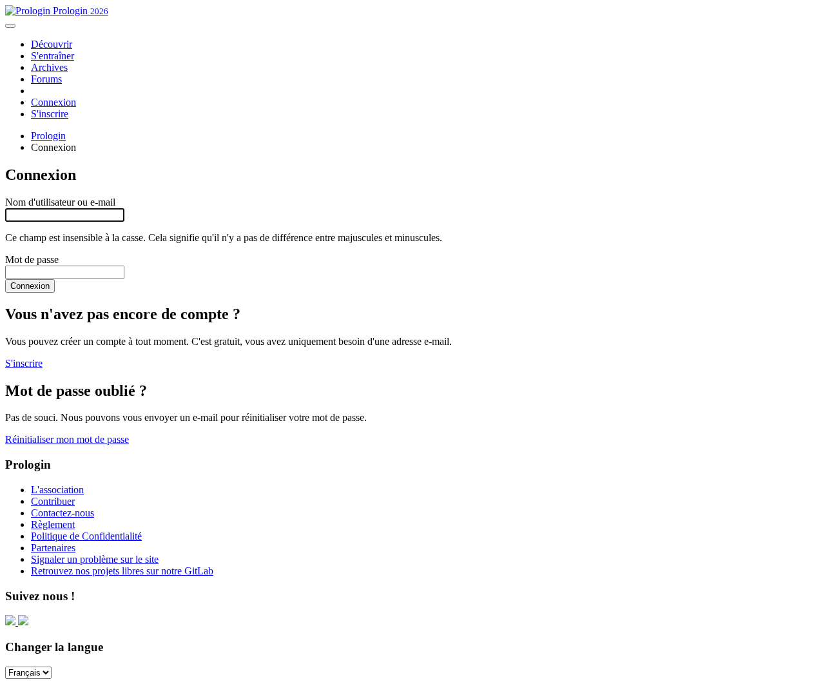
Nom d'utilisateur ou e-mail (60, 202)
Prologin (79, 10)
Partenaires (53, 547)
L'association (57, 489)
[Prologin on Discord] (11, 621)
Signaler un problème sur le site (95, 559)
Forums (46, 78)
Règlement (53, 524)
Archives (49, 67)
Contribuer (53, 501)
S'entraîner (52, 55)
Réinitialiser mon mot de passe (67, 439)
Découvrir (51, 44)
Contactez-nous (62, 512)
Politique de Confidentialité (86, 536)
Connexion (53, 102)
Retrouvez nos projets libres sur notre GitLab (122, 570)
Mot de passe (32, 259)
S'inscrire (49, 113)
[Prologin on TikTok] (23, 621)
